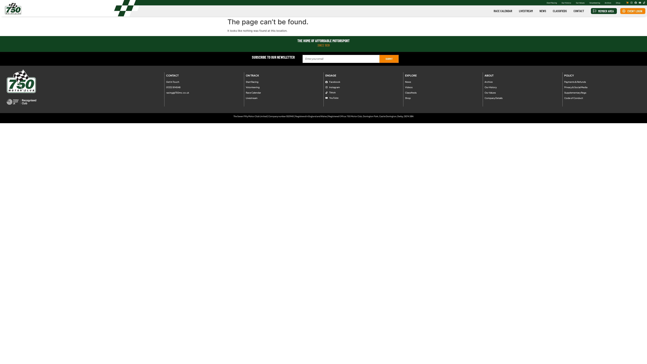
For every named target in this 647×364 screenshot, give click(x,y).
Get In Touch (172, 82)
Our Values (580, 3)
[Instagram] (631, 3)
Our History (566, 3)
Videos (409, 87)
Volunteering (594, 3)
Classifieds (560, 11)
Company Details (494, 98)
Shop (618, 3)
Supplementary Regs (575, 92)
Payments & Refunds (575, 82)
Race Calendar (503, 11)
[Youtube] (640, 3)
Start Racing (552, 3)
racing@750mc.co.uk (177, 92)
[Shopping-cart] (627, 3)
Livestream (526, 11)
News (543, 11)
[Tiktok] (644, 3)
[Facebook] (636, 3)
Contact (579, 11)
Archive (608, 3)
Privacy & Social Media (575, 87)
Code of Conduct (573, 98)
